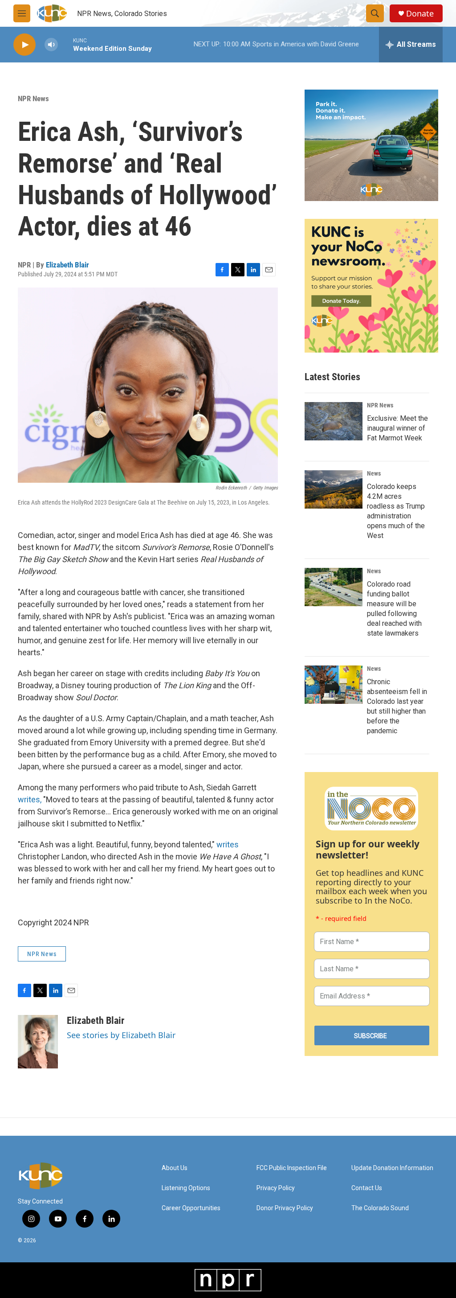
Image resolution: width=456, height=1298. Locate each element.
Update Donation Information (392, 1168)
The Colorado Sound (380, 1208)
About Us (174, 1168)
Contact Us (366, 1188)
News (374, 473)
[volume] (51, 45)
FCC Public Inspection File (291, 1168)
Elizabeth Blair (67, 264)
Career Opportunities (191, 1208)
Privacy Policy (275, 1188)
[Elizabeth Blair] (38, 1041)
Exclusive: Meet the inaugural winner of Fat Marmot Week (397, 428)
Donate (420, 13)
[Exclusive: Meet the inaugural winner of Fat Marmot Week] (333, 421)
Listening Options (186, 1188)
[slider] (65, 44)
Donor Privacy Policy (284, 1208)
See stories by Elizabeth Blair (121, 1035)
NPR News (33, 98)
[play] (24, 45)
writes (227, 844)
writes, (29, 799)
